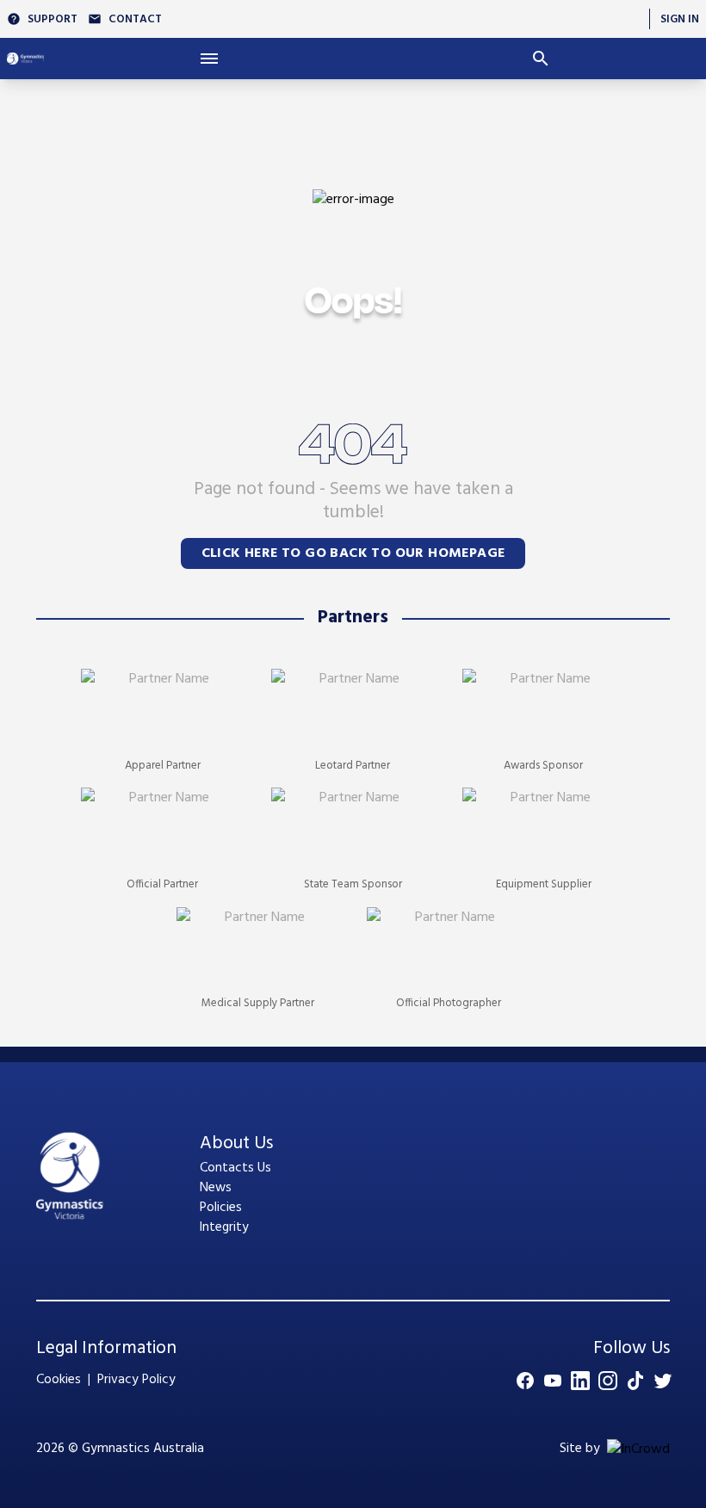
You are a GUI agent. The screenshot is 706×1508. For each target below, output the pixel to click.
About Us (236, 1144)
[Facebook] (525, 1380)
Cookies (58, 1379)
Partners (353, 618)
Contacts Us (235, 1168)
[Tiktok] (635, 1380)
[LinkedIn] (580, 1380)
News (216, 1187)
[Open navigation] (209, 58)
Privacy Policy (136, 1379)
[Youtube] (553, 1380)
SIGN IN (679, 19)
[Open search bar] (540, 58)
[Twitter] (663, 1380)
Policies (221, 1207)
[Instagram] (608, 1380)
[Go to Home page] (25, 59)
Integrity (224, 1227)
